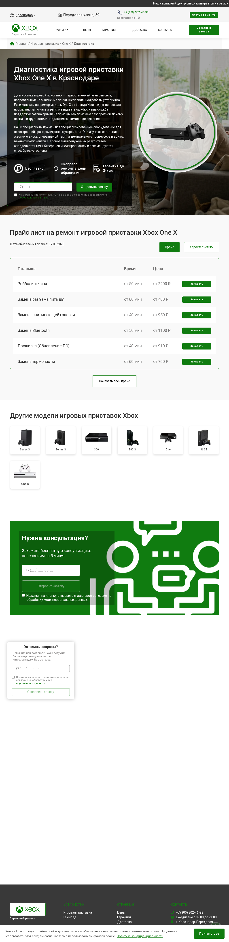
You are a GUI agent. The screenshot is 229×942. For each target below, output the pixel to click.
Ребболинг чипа (32, 283)
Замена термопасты (36, 361)
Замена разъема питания (41, 299)
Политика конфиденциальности (140, 936)
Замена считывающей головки (46, 314)
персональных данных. (33, 197)
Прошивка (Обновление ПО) (44, 345)
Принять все (209, 933)
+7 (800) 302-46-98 (136, 12)
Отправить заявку (94, 187)
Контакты (165, 30)
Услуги (61, 30)
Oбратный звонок (204, 29)
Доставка (139, 30)
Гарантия (109, 30)
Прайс (169, 247)
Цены (87, 30)
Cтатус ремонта (204, 14)
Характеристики (202, 247)
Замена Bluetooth (34, 330)
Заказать (197, 283)
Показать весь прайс (114, 381)
